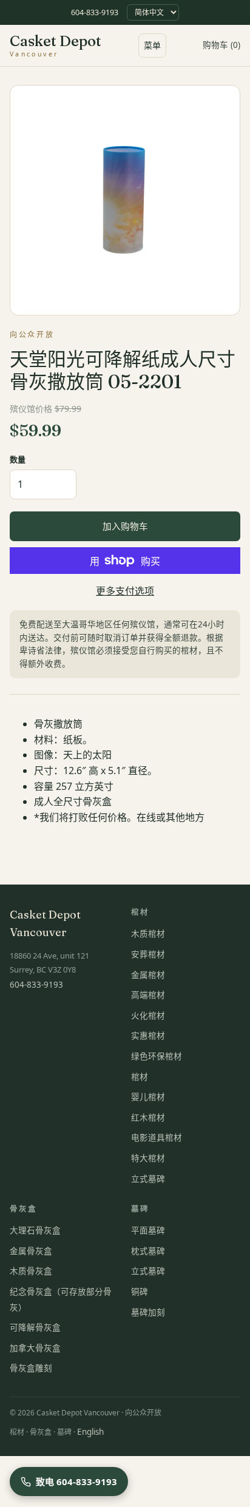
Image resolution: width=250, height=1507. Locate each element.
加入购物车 (125, 526)
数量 (17, 459)
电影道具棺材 (156, 1137)
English (90, 1431)
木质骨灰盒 (31, 1271)
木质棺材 (148, 933)
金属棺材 (148, 974)
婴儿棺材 (148, 1096)
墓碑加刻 (148, 1312)
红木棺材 (148, 1117)
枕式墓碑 (148, 1251)
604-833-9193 (94, 12)
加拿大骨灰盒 (35, 1348)
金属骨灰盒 (31, 1251)
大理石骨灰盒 (35, 1230)
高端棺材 (148, 994)
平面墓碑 (148, 1230)
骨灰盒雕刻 (31, 1368)
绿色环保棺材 (156, 1056)
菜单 (152, 45)
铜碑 (139, 1291)
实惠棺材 (148, 1035)
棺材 (139, 1076)
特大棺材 (148, 1158)
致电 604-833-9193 (76, 1481)
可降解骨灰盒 (35, 1327)
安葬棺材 (148, 954)
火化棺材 (148, 1015)
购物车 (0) (221, 44)
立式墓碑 (148, 1178)
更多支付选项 (125, 591)
